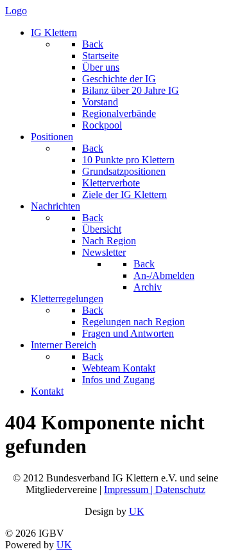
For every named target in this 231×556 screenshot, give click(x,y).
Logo (16, 10)
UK (136, 511)
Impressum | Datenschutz (154, 489)
